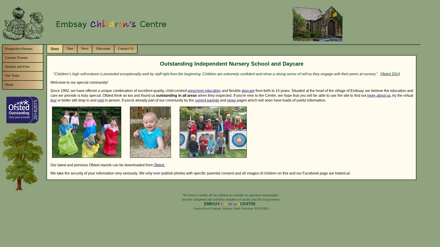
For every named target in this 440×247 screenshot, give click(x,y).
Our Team (12, 75)
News (84, 48)
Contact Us (125, 48)
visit (100, 100)
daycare (248, 91)
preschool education (204, 91)
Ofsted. (159, 165)
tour (53, 100)
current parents (207, 100)
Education (103, 48)
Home (55, 48)
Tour (70, 48)
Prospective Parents (18, 49)
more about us (378, 95)
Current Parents (16, 57)
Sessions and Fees (17, 66)
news (231, 100)
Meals (9, 84)
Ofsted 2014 (390, 74)
